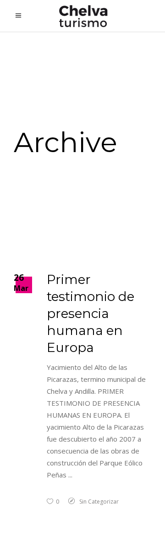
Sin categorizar (99, 501)
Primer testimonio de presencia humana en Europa (90, 313)
